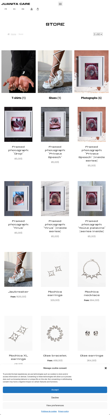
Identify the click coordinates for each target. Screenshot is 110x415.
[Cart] (37, 9)
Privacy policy (63, 411)
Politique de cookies (49, 411)
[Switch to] (5, 9)
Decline (55, 397)
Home (13, 34)
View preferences (55, 405)
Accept (55, 389)
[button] (105, 368)
